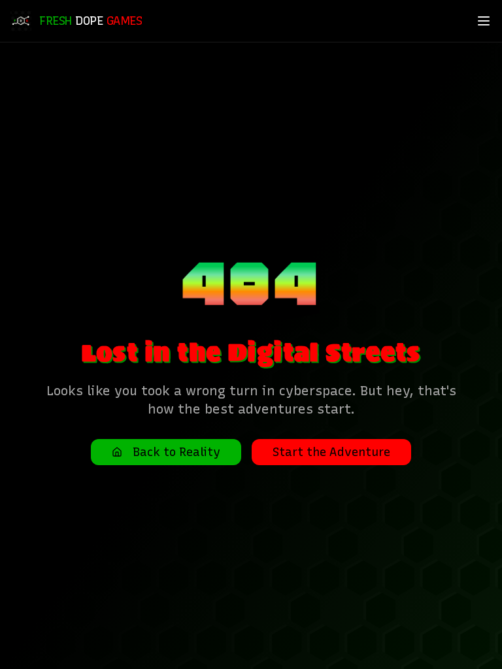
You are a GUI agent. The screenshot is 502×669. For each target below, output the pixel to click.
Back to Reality (176, 452)
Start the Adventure (331, 452)
